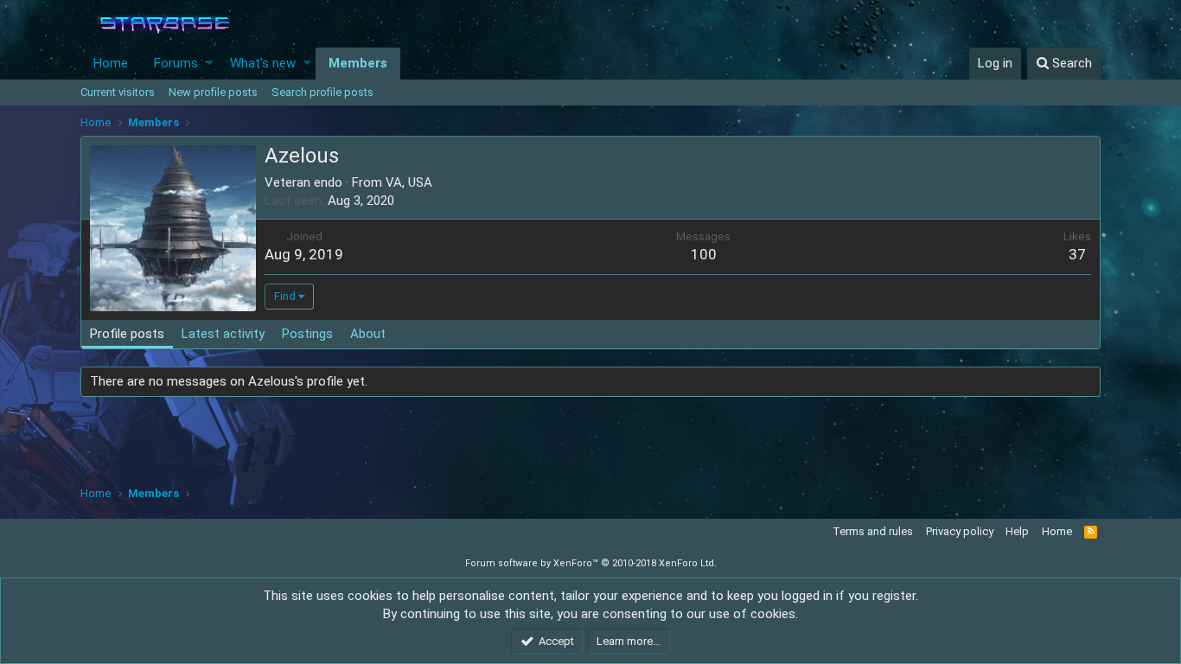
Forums (176, 63)
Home (110, 63)
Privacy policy (959, 531)
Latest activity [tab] (223, 334)
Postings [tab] (307, 334)
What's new (263, 63)
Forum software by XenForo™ (591, 563)
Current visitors (117, 92)
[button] (209, 64)
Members (358, 63)
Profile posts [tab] (127, 334)
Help (1017, 531)
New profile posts (213, 92)
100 (704, 254)
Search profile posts (322, 92)
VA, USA (409, 182)
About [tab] (368, 334)
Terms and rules (873, 531)
